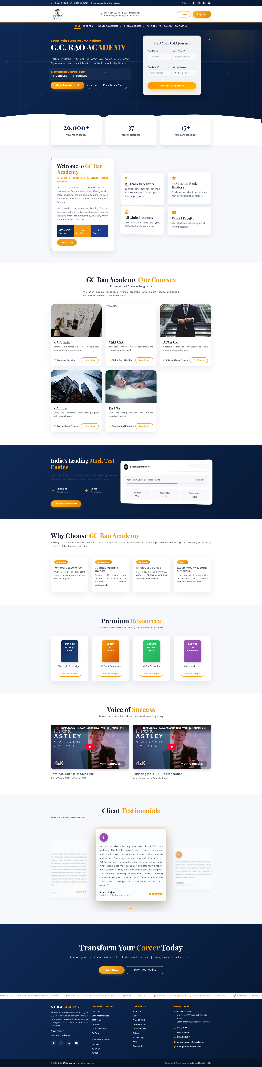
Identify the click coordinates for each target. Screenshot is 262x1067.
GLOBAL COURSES (133, 26)
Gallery (136, 1033)
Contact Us (66, 242)
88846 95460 (183, 1032)
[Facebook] (53, 1043)
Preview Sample (70, 673)
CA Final (95, 1033)
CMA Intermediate (100, 1015)
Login (184, 14)
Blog (135, 1041)
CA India (95, 1024)
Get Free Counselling (172, 86)
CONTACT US (181, 26)
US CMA (95, 1044)
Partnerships (138, 1037)
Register (202, 14)
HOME (77, 26)
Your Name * (153, 51)
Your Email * (153, 67)
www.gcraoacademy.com (189, 1046)
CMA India (96, 1011)
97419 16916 (182, 1027)
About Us (137, 1011)
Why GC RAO (139, 1020)
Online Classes (140, 1024)
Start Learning (65, 85)
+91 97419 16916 (60, 3)
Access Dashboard (66, 503)
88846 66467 (183, 1037)
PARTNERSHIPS (154, 26)
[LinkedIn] (69, 1043)
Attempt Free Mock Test (107, 85)
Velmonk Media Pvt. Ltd (200, 1063)
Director (136, 1015)
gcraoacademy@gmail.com (107, 3)
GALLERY (168, 26)
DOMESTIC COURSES (108, 26)
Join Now (111, 970)
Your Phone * (179, 51)
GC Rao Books (139, 1028)
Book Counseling (145, 970)
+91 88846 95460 (81, 3)
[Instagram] (61, 1043)
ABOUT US (88, 26)
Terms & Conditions (60, 1035)
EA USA (95, 1053)
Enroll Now (90, 360)
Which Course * (180, 67)
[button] (122, 908)
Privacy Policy (57, 1031)
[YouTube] (76, 1043)
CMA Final (96, 1020)
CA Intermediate (100, 1028)
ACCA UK (96, 1048)
